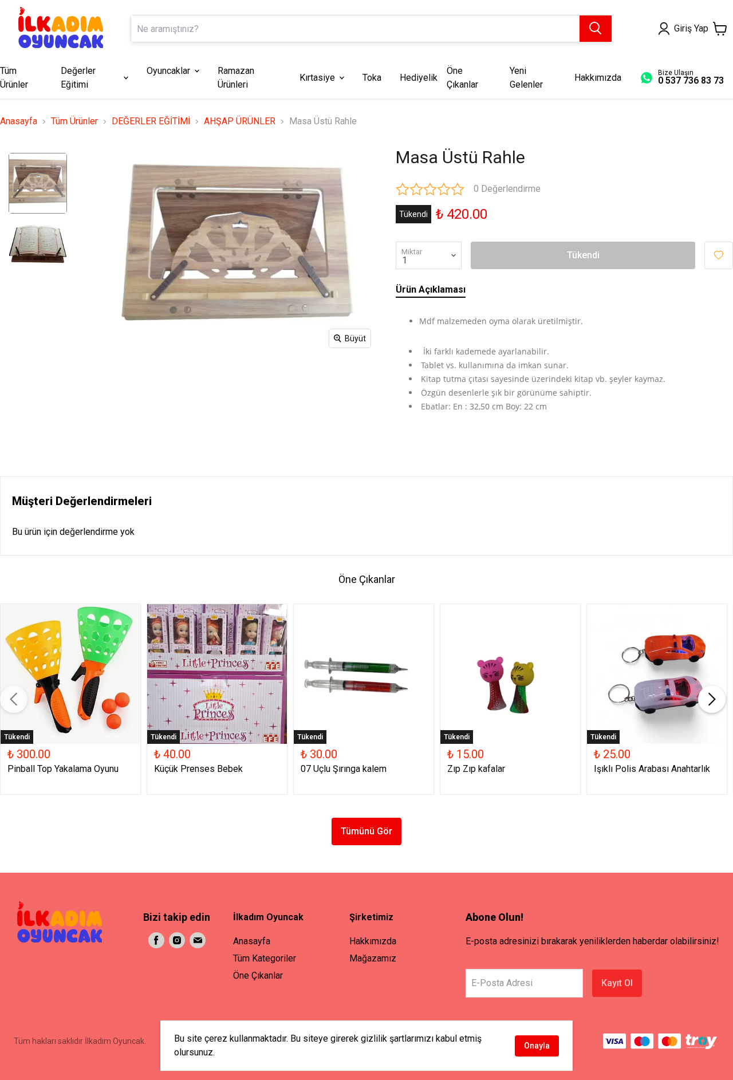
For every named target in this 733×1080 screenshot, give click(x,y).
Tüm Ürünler (74, 121)
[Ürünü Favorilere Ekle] (718, 255)
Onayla (537, 1045)
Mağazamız (372, 958)
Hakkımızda (372, 941)
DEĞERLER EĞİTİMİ (151, 121)
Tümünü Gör (366, 831)
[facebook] (156, 940)
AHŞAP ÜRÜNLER (239, 121)
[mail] (198, 940)
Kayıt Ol (617, 982)
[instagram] (177, 940)
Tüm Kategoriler (264, 958)
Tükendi (583, 255)
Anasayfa (18, 121)
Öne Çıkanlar (258, 975)
